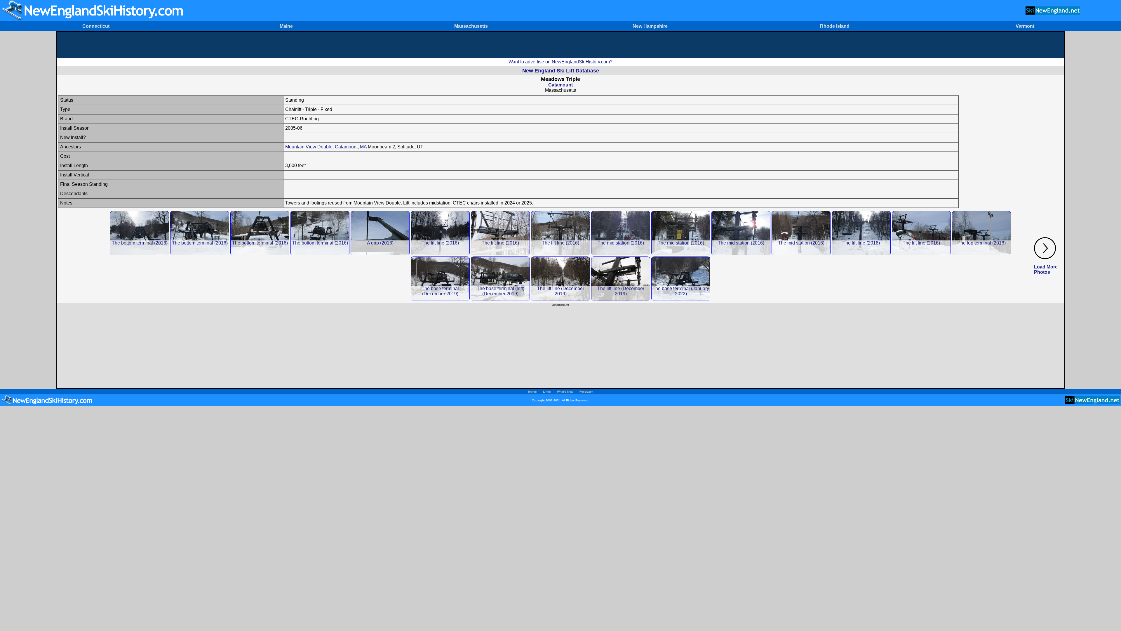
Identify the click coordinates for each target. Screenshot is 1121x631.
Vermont (1025, 26)
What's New (565, 391)
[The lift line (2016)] (440, 233)
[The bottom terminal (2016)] (139, 233)
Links (547, 391)
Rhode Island (835, 26)
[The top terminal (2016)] (981, 233)
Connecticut (95, 26)
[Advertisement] (560, 45)
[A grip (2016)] (380, 233)
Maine (286, 26)
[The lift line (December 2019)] (560, 278)
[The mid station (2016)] (620, 233)
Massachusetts (471, 26)
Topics (532, 391)
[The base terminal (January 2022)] (680, 278)
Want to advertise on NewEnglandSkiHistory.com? (560, 61)
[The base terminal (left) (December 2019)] (500, 278)
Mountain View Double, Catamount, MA (326, 146)
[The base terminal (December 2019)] (440, 278)
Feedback (586, 391)
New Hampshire (650, 26)
